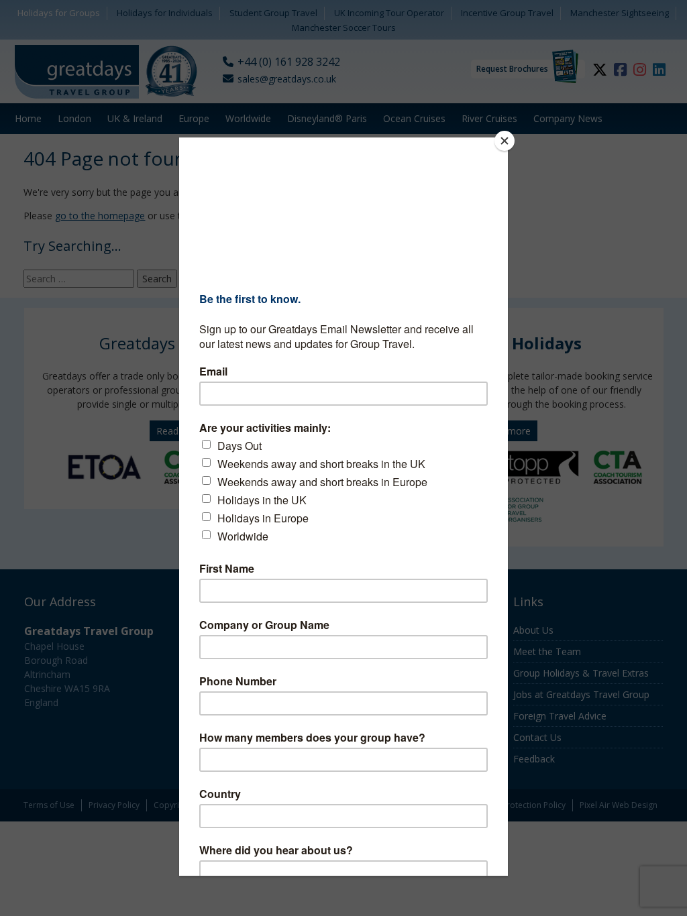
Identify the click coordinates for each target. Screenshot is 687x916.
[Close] (504, 141)
